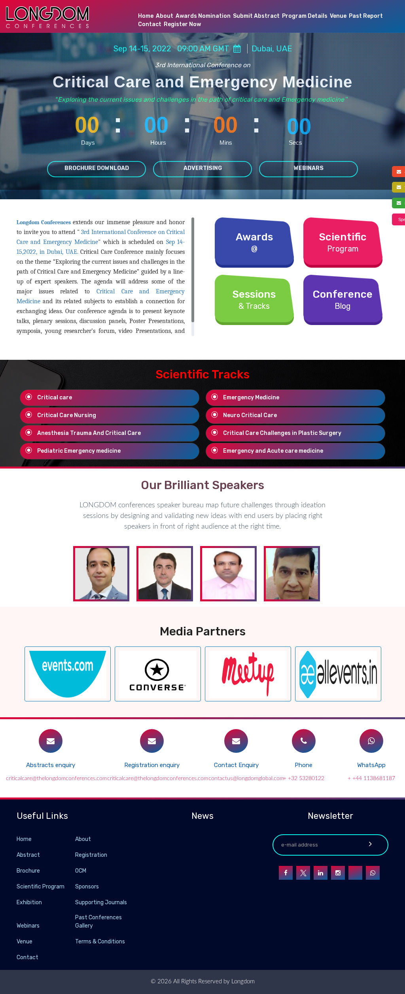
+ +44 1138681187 (371, 778)
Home (145, 16)
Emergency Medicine (251, 397)
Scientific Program (40, 886)
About (164, 16)
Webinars (309, 168)
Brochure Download (96, 168)
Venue (338, 16)
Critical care (54, 397)
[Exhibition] (74, 902)
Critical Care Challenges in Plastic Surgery (282, 433)
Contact (149, 24)
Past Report (366, 16)
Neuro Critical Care (250, 415)
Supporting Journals (101, 902)
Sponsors (87, 886)
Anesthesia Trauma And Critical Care (89, 433)
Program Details (304, 16)
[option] (68, 673)
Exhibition (29, 902)
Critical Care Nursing (66, 415)
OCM (80, 870)
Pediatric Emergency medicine (79, 451)
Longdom (242, 982)
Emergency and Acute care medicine (273, 451)
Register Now (182, 24)
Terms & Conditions (100, 941)
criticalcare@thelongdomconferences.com (56, 778)
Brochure (28, 870)
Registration (91, 855)
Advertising (203, 168)
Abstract (28, 855)
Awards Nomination (203, 16)
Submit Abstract (256, 16)
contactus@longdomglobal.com (246, 778)
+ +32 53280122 (303, 778)
